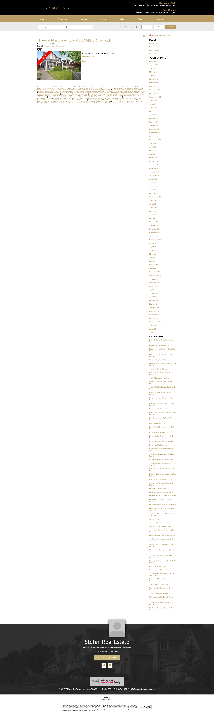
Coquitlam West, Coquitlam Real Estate (77, 89)
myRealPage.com (107, 699)
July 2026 (152, 68)
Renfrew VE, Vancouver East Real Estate (48, 100)
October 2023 (154, 172)
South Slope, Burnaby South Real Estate (99, 100)
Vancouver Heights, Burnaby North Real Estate (73, 101)
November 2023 (154, 168)
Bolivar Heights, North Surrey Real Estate (56, 86)
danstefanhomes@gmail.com (162, 5)
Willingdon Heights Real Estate (160, 593)
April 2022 (152, 215)
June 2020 (153, 293)
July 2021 (152, 247)
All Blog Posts (154, 43)
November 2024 (154, 133)
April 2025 (152, 115)
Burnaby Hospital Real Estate (159, 360)
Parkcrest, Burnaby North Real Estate (162, 523)
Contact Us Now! (107, 657)
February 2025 (154, 122)
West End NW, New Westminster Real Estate (98, 101)
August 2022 (153, 200)
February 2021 (154, 265)
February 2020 (154, 304)
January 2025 (154, 125)
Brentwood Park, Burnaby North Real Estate (96, 86)
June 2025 (153, 108)
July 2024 (152, 143)
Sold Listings (153, 54)
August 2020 (153, 286)
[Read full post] (59, 65)
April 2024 (152, 154)
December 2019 (154, 311)
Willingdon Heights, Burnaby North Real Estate (76, 102)
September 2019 (155, 322)
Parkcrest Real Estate (157, 519)
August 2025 (153, 100)
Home (41, 19)
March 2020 (153, 300)
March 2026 (153, 79)
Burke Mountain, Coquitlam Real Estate (120, 86)
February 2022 (154, 222)
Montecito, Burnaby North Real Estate (162, 505)
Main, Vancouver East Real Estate (161, 492)
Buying (84, 19)
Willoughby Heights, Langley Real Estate (100, 102)
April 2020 (152, 297)
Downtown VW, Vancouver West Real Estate (56, 91)
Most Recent (153, 61)
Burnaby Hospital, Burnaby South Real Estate (54, 88)
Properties (62, 19)
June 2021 (153, 250)
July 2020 (152, 290)
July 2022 (152, 204)
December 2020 (154, 272)
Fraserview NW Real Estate (158, 445)
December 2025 (154, 86)
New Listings (153, 47)
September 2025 (155, 97)
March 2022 (153, 218)
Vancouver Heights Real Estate (160, 570)
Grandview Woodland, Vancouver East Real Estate (74, 94)
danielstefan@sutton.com (163, 12)
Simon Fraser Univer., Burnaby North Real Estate (73, 100)
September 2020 (155, 282)
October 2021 (154, 236)
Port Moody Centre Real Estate (160, 526)
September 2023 (155, 175)
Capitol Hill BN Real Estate (158, 369)
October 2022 (154, 193)
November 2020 (154, 275)
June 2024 (153, 147)
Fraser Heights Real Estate (158, 432)
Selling (103, 19)
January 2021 (154, 268)
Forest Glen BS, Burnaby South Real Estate (118, 91)
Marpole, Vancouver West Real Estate (162, 496)
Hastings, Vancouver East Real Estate (162, 479)
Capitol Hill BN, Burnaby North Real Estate (94, 88)
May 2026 (152, 72)
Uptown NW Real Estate (157, 566)
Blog (122, 19)
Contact (160, 19)
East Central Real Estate (157, 423)
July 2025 (152, 104)
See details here (88, 57)
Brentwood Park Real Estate (159, 345)
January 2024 (154, 165)
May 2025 (152, 111)
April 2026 (152, 75)
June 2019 (153, 332)
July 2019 (152, 329)
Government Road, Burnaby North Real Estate (112, 92)
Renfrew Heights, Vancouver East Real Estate (128, 98)
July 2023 (152, 183)
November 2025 (154, 90)
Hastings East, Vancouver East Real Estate (100, 94)
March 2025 (153, 118)
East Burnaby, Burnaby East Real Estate (80, 91)
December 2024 (154, 129)
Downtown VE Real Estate (158, 409)
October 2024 (154, 136)
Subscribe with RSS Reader (161, 35)
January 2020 (154, 307)
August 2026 (153, 65)
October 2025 (154, 93)
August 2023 (153, 179)
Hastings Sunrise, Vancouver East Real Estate (125, 94)
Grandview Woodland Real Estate (161, 459)
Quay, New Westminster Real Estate (162, 535)
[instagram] (110, 665)
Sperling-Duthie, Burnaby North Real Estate (122, 100)
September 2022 (155, 197)
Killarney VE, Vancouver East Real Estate (64, 95)
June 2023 (153, 186)
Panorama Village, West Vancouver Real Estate (109, 97)
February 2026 (154, 83)
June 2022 (153, 208)
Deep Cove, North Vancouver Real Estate (100, 89)
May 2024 (152, 150)
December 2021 (154, 229)
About (140, 19)
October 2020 (154, 279)
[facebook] (104, 665)
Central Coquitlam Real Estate (159, 378)
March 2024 (153, 158)
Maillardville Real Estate (157, 488)
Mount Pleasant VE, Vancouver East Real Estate (83, 97)
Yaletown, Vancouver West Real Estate (123, 102)
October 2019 (154, 318)
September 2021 (155, 240)
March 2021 (153, 261)
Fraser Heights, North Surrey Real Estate (49, 92)
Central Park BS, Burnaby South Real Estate (54, 89)
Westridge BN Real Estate (158, 584)
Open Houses (154, 50)
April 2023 (152, 190)
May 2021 (152, 254)
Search (171, 27)
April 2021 (152, 257)
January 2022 (154, 225)
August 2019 (153, 325)
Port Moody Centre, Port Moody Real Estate (82, 98)
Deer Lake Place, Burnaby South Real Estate (124, 89)
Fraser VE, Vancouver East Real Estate (162, 441)
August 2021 (153, 243)
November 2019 (154, 315)
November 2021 (154, 233)
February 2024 (154, 161)
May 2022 (152, 211)
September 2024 (155, 140)
